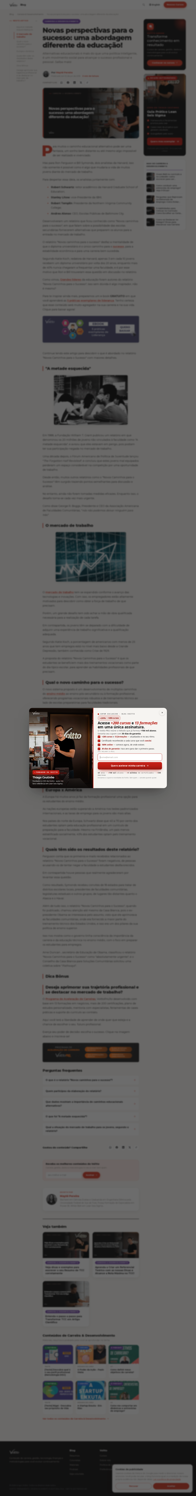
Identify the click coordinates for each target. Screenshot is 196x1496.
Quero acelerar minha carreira (128, 765)
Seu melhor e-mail (106, 751)
